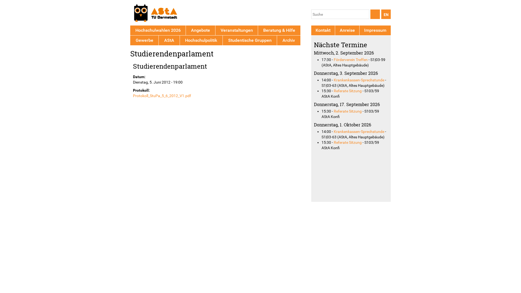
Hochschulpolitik (201, 40)
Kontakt (323, 30)
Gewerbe (144, 40)
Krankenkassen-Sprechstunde (359, 80)
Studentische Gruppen (250, 40)
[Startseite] (155, 14)
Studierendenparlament (170, 66)
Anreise (347, 30)
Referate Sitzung (348, 91)
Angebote (200, 30)
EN (386, 14)
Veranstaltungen (237, 30)
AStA (169, 40)
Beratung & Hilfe (279, 30)
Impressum (375, 30)
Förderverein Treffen (351, 60)
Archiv (288, 40)
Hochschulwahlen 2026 (158, 30)
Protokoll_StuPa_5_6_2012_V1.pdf (162, 96)
